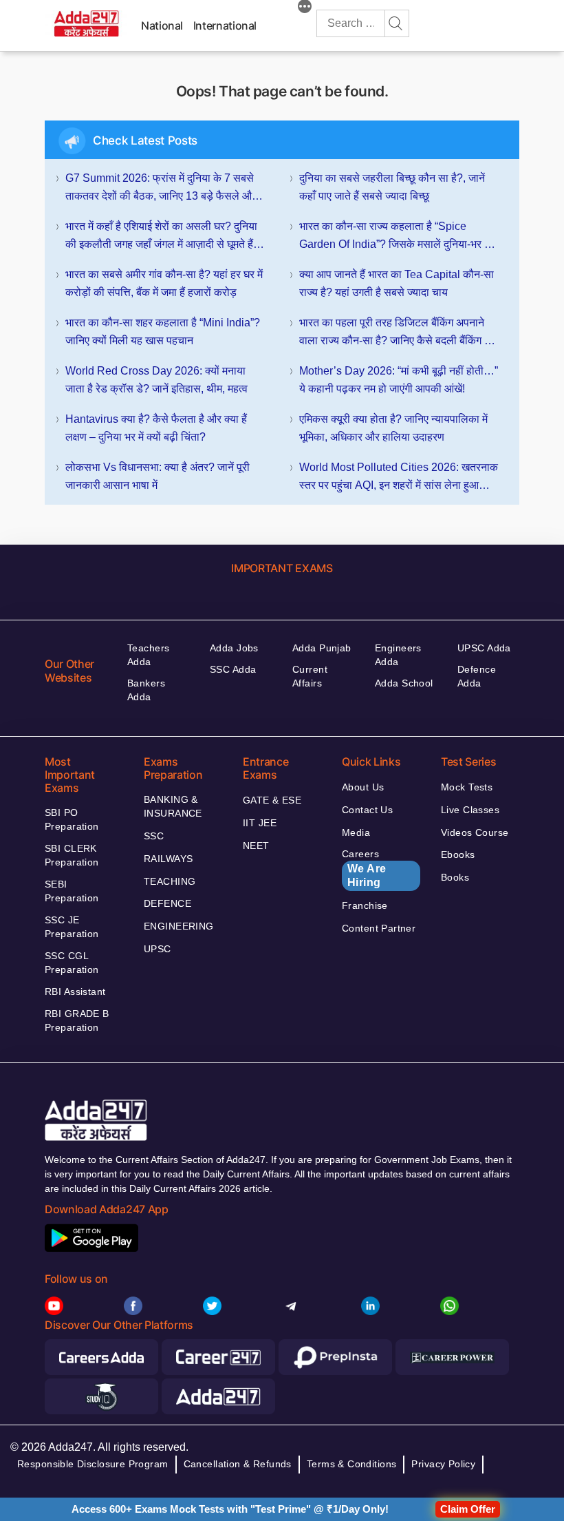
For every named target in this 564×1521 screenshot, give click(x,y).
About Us (363, 787)
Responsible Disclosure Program (93, 1463)
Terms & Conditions (352, 1463)
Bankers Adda (146, 690)
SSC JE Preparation (72, 926)
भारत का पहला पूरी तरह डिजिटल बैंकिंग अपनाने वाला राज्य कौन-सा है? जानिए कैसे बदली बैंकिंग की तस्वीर (397, 333)
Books (455, 877)
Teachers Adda (148, 654)
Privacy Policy (443, 1463)
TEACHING (169, 881)
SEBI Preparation (72, 891)
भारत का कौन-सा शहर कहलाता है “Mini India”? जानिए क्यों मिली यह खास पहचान (162, 331)
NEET (256, 845)
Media (356, 832)
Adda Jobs (234, 647)
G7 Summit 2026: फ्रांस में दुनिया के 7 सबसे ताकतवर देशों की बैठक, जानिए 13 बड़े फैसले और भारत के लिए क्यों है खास (161, 188)
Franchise (365, 905)
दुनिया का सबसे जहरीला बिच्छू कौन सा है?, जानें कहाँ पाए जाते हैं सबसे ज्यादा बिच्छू (392, 187)
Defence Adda (476, 676)
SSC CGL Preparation (72, 962)
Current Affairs (309, 676)
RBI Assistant (75, 991)
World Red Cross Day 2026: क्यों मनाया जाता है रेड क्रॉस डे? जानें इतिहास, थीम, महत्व (156, 380)
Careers (364, 868)
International (225, 25)
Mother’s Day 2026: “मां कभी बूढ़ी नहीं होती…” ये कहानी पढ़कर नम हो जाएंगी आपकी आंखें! (398, 380)
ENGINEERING (179, 926)
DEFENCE (167, 903)
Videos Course (474, 832)
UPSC (157, 948)
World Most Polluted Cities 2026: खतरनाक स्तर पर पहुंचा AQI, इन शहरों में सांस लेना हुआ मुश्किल (398, 477)
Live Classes (470, 809)
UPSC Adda (484, 647)
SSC (154, 835)
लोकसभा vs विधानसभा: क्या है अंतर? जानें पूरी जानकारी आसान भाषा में (157, 476)
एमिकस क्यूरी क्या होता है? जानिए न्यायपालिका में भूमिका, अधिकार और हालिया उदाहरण (393, 428)
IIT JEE (259, 822)
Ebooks (458, 854)
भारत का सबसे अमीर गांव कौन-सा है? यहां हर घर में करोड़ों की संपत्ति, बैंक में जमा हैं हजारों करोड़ (164, 283)
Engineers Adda (398, 654)
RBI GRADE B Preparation (77, 1020)
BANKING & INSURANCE (173, 806)
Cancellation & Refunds (238, 1463)
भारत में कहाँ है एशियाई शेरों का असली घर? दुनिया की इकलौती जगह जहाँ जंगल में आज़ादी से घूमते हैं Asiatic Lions (161, 236)
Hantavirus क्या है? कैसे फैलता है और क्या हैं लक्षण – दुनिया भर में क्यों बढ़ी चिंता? (156, 428)
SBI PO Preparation (72, 819)
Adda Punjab (321, 647)
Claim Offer (467, 1509)
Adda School (404, 683)
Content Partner (378, 928)
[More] (304, 8)
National (162, 25)
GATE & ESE (272, 800)
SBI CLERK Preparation (72, 855)
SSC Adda (233, 669)
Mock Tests (466, 787)
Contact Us (367, 809)
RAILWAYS (168, 858)
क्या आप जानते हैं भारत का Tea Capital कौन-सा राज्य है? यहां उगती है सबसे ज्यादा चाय (396, 283)
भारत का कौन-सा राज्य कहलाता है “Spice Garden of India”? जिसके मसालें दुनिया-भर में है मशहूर (398, 236)
